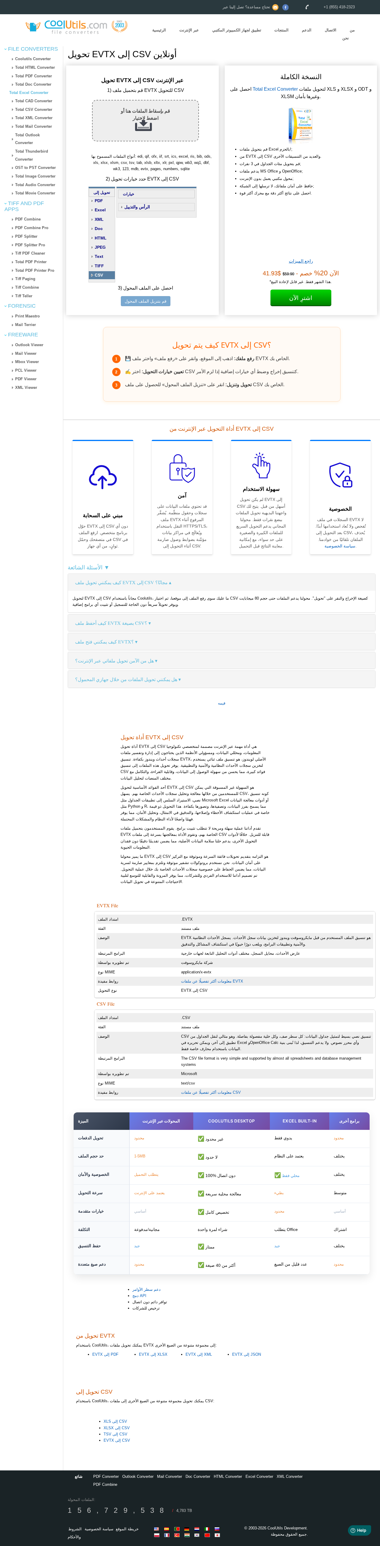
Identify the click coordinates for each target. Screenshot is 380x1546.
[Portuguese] (178, 1529)
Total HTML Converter (35, 67)
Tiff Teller (23, 296)
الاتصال (330, 30)
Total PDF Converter (33, 76)
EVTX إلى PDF (105, 1354)
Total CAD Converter (33, 101)
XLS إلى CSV (115, 1421)
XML (99, 219)
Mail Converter (169, 1476)
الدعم (306, 30)
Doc (99, 228)
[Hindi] (188, 1535)
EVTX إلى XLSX (153, 1354)
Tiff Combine (27, 287)
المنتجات (281, 30)
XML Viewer (26, 387)
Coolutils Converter (33, 59)
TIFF (99, 265)
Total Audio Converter (35, 185)
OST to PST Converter (35, 167)
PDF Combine (28, 219)
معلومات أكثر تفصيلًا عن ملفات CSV (211, 1092)
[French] (168, 1535)
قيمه (221, 703)
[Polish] (158, 1535)
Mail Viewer (26, 353)
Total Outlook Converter (27, 139)
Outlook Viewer (29, 345)
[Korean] (198, 1535)
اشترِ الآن (300, 298)
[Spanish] (168, 1529)
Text (99, 256)
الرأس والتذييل (137, 207)
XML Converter (290, 1476)
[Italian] (208, 1529)
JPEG (100, 247)
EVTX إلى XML (199, 1354)
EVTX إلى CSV (117, 1440)
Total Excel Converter (28, 92)
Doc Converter (198, 1476)
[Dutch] (198, 1529)
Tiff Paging (25, 279)
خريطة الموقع (127, 1529)
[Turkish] (178, 1535)
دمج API (139, 1295)
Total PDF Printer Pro (34, 270)
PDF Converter (106, 1476)
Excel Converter (259, 1476)
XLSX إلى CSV (117, 1428)
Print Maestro (27, 316)
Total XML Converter (34, 118)
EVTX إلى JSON (246, 1354)
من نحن (348, 34)
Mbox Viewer (27, 362)
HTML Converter (228, 1476)
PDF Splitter (26, 236)
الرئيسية (159, 30)
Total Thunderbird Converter (31, 155)
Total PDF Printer (31, 262)
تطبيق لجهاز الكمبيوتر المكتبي (236, 30)
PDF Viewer (26, 379)
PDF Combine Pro (31, 228)
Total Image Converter (35, 176)
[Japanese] (218, 1535)
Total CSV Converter (33, 109)
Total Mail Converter (33, 126)
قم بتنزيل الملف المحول (146, 301)
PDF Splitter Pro (30, 245)
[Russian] (218, 1529)
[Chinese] (208, 1535)
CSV (99, 275)
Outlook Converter (137, 1476)
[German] (188, 1529)
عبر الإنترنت (189, 30)
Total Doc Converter (33, 84)
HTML (101, 238)
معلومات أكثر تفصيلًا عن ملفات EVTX (212, 981)
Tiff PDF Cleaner (30, 253)
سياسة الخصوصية (339, 546)
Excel (100, 209)
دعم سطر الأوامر (146, 1289)
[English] (158, 1529)
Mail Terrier (25, 324)
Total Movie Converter (35, 193)
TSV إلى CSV (115, 1434)
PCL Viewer (26, 370)
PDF (99, 200)
